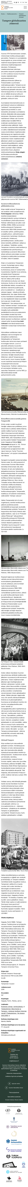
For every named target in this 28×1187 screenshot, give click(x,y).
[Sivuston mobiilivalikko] (25, 7)
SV (23, 2)
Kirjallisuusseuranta (12, 14)
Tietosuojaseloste (14, 1092)
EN (26, 2)
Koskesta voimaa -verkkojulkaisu (12, 1006)
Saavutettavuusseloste (14, 1096)
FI (20, 2)
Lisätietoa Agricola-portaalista (14, 1076)
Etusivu (3, 14)
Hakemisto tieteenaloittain (14, 1073)
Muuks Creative (19, 1099)
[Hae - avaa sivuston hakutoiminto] (18, 2)
